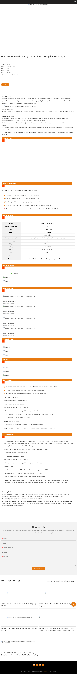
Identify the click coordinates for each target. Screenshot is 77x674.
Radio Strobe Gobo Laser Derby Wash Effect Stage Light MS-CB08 (19, 605)
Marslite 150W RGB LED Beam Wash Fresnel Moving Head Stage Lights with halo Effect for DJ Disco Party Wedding (19, 654)
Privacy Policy (52, 671)
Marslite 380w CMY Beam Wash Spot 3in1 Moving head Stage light (56, 605)
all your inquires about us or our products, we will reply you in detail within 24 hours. (26, 393)
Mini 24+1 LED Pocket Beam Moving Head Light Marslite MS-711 (19, 629)
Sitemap (45, 671)
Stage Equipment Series (53, 581)
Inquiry (5, 84)
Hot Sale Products (70, 581)
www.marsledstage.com (36, 671)
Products (62, 581)
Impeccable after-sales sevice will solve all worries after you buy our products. (25, 390)
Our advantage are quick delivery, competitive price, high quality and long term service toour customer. (31, 386)
